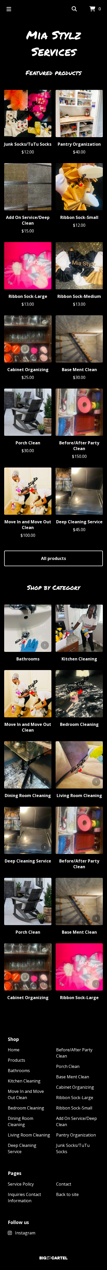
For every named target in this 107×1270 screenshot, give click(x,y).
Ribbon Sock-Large (74, 1097)
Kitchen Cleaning (24, 1081)
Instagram (25, 1233)
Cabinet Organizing (75, 1087)
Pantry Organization (76, 1135)
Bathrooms (19, 1070)
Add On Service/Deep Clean (76, 1121)
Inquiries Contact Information (24, 1198)
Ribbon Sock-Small (74, 1108)
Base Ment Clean (72, 1077)
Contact (63, 1184)
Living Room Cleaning (29, 1135)
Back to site (67, 1194)
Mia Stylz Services (53, 42)
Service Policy (21, 1184)
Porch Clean (67, 1066)
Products (16, 1060)
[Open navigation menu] (9, 9)
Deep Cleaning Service (22, 1148)
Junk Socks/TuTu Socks (73, 1148)
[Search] (74, 9)
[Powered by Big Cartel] (53, 1258)
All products (53, 558)
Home (13, 1050)
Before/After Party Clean (74, 1053)
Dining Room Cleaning (20, 1121)
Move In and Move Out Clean (26, 1094)
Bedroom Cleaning (26, 1108)
